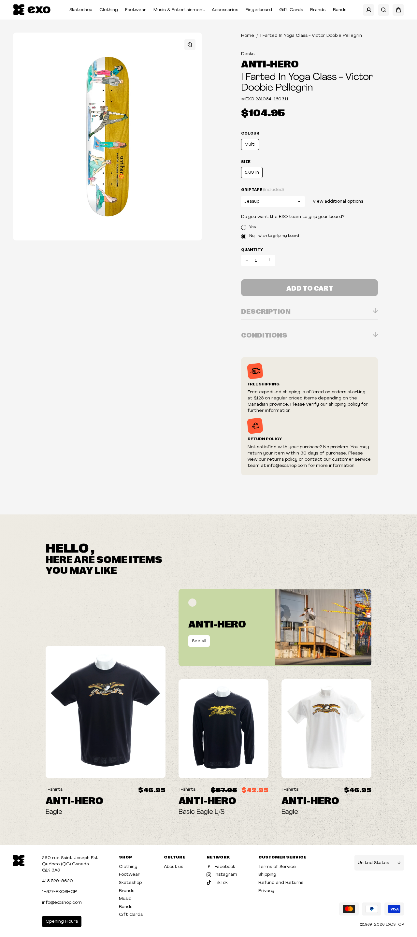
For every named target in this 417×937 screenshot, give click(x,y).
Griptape (262, 189)
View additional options (338, 201)
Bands (339, 9)
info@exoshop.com (62, 902)
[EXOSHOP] (31, 10)
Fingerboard (259, 9)
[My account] (368, 10)
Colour (250, 133)
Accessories (225, 9)
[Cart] (398, 10)
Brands (317, 9)
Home (247, 35)
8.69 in (252, 172)
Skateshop (80, 9)
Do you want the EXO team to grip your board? (292, 216)
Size (246, 161)
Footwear (135, 9)
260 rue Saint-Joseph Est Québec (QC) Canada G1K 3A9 (70, 864)
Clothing (108, 9)
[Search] (383, 10)
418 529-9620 (57, 881)
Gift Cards (291, 9)
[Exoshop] (18, 860)
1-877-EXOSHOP (59, 891)
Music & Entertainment (179, 9)
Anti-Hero (270, 63)
